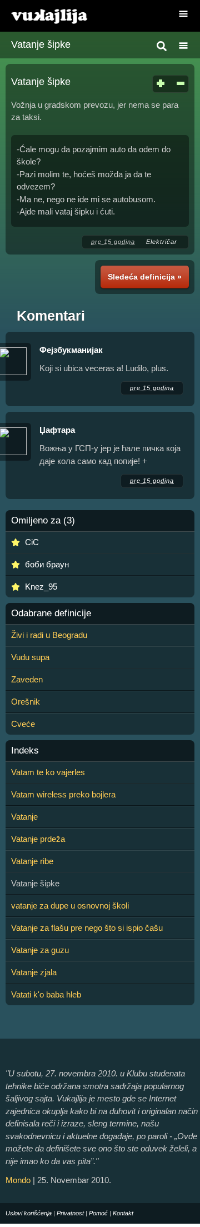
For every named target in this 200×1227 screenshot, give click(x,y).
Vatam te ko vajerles (48, 772)
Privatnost (70, 1213)
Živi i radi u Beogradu (49, 635)
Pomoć (98, 1213)
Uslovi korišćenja (29, 1213)
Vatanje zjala (34, 972)
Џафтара (57, 430)
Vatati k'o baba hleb (46, 994)
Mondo (18, 1180)
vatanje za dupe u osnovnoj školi (70, 905)
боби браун (47, 564)
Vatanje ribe (32, 861)
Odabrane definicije (51, 613)
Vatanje (24, 816)
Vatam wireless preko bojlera (63, 794)
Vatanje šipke (41, 44)
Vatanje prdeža (38, 839)
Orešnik (25, 701)
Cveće (23, 724)
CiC (32, 542)
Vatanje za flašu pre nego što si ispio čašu (87, 927)
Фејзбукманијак (71, 350)
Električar (162, 241)
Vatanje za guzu (40, 950)
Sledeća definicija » (145, 276)
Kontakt (123, 1213)
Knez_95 (41, 586)
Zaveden (27, 679)
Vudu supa (30, 657)
